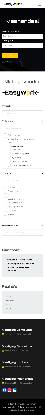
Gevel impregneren (20, 153)
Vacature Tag (10, 226)
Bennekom (13, 191)
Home (8, 296)
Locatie (6, 173)
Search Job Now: (11, 31)
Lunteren (12, 210)
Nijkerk (11, 214)
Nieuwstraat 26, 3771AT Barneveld (18, 334)
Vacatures (10, 300)
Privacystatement (27, 407)
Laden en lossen (19, 161)
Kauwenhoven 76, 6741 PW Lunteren (18, 367)
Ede (9, 195)
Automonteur (14, 135)
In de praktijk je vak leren (19, 260)
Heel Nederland (15, 203)
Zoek (10, 55)
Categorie (8, 40)
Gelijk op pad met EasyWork (20, 264)
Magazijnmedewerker (22, 165)
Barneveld (12, 187)
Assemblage (17, 146)
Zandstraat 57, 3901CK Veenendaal (18, 383)
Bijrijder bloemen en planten (21, 139)
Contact (9, 308)
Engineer (16, 150)
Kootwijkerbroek (15, 206)
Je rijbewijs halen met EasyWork (17, 269)
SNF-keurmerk (26, 410)
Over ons (10, 304)
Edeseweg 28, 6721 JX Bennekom (18, 350)
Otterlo (11, 218)
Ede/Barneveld (15, 199)
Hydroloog (17, 157)
